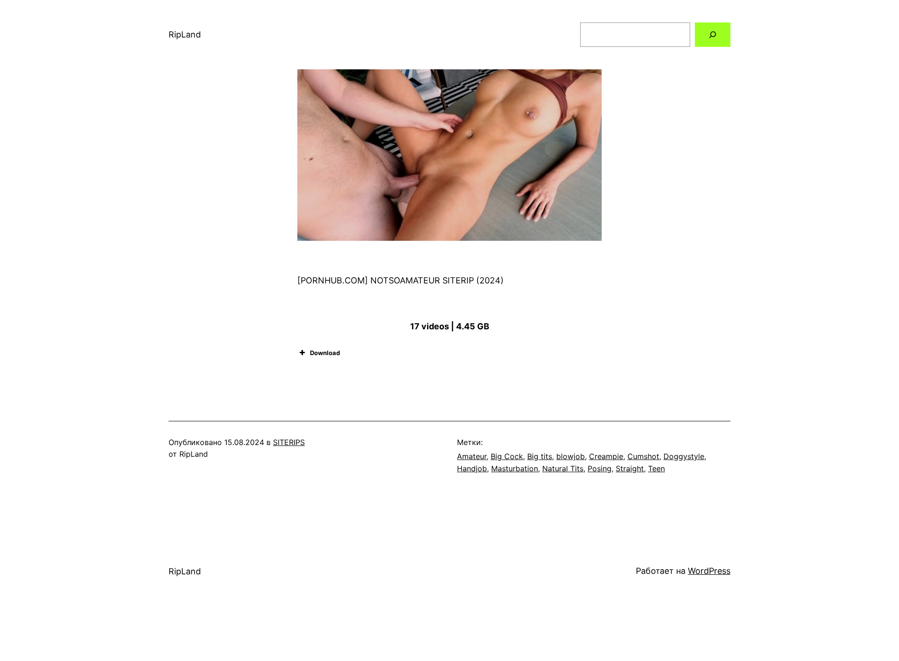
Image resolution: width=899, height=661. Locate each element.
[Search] (712, 34)
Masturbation (514, 468)
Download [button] (325, 352)
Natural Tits (562, 468)
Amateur (471, 456)
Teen (656, 468)
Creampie (606, 456)
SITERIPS (289, 442)
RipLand (185, 34)
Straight (630, 468)
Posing (600, 468)
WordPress (709, 571)
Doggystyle (683, 456)
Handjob (472, 468)
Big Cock (507, 456)
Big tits (539, 456)
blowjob (570, 456)
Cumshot (643, 456)
